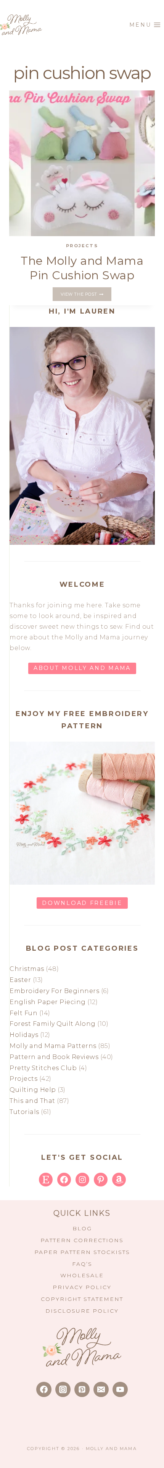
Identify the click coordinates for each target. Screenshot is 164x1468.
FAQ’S (82, 1263)
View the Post (86, 295)
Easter (20, 979)
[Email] (101, 1389)
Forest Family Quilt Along (53, 1023)
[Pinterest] (82, 1389)
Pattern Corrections (82, 1240)
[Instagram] (63, 1389)
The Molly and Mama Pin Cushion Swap (82, 268)
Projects (82, 245)
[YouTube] (120, 1389)
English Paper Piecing (48, 1002)
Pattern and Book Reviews (54, 1057)
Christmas (27, 968)
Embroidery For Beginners (54, 991)
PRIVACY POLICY (82, 1287)
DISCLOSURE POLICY (82, 1310)
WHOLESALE (82, 1275)
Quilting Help (33, 1089)
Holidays (24, 1034)
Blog (82, 1228)
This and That (32, 1100)
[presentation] (82, 163)
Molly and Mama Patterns (53, 1045)
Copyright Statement (82, 1299)
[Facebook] (43, 1389)
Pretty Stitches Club (43, 1068)
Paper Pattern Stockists (82, 1252)
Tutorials (24, 1111)
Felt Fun (23, 1013)
